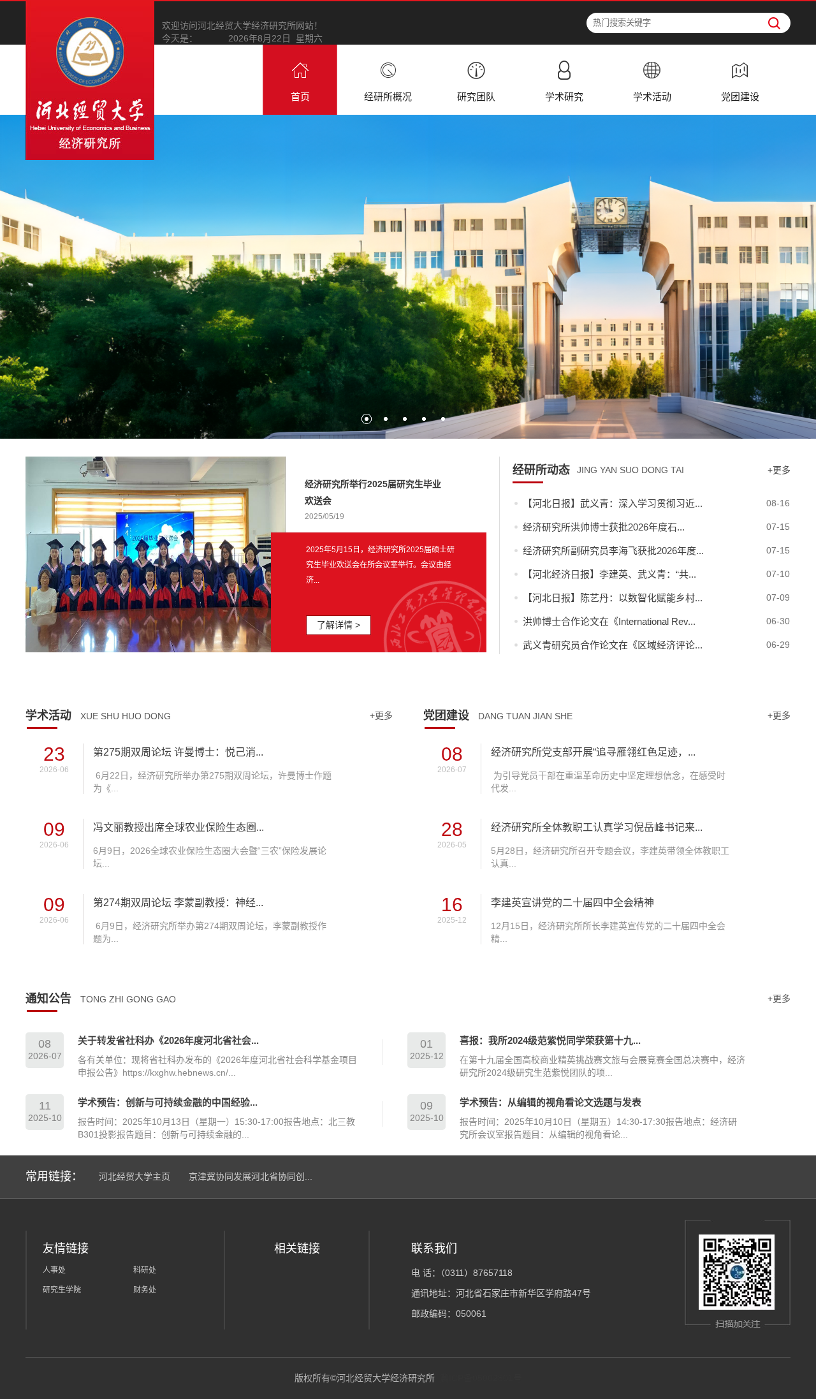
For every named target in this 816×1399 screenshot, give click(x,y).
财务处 (144, 1289)
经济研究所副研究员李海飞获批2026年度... (613, 550)
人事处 (54, 1270)
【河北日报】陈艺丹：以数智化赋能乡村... (613, 597)
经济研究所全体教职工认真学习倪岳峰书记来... (597, 827)
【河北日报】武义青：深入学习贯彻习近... (613, 503)
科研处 (144, 1270)
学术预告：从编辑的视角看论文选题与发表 (550, 1102)
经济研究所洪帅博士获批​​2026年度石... (604, 527)
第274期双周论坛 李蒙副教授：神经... (178, 902)
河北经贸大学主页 (134, 1176)
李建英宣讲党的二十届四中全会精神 (572, 902)
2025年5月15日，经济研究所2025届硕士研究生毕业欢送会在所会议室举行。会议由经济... (380, 565)
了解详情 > (338, 625)
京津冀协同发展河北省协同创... (250, 1176)
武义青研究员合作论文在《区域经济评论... (613, 645)
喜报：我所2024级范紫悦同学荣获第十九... (550, 1040)
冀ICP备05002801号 (481, 1378)
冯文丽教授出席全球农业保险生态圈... (178, 827)
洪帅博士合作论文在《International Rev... (609, 621)
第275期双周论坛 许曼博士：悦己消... (178, 752)
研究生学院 (62, 1289)
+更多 (779, 470)
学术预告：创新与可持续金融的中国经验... (168, 1102)
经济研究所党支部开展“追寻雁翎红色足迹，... (593, 752)
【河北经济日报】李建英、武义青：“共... (609, 574)
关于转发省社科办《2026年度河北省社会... (168, 1040)
